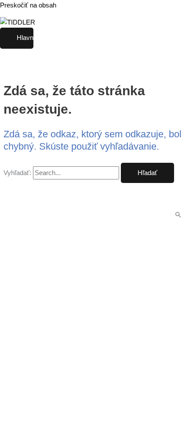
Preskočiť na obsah (28, 5)
